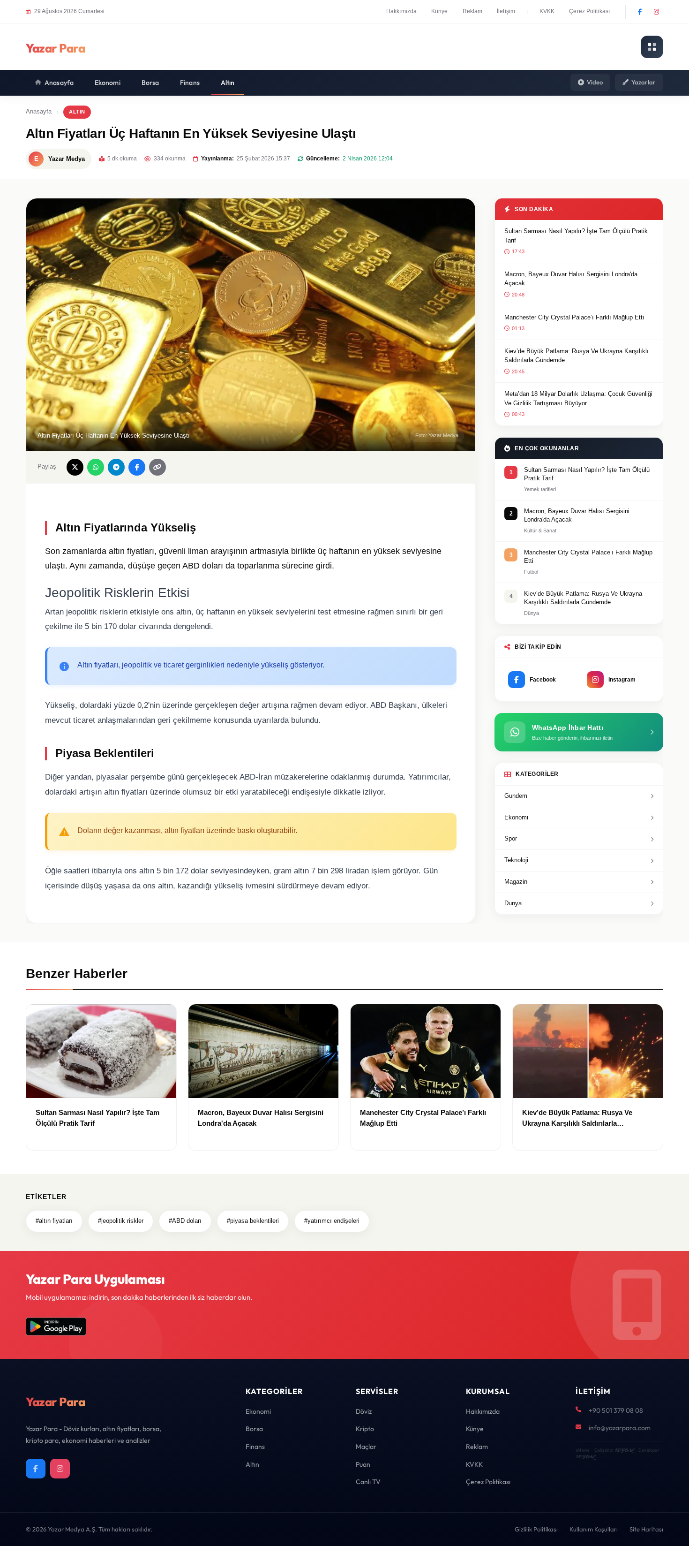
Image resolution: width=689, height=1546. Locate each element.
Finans (190, 82)
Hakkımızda (401, 11)
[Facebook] (640, 12)
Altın (228, 82)
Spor (510, 838)
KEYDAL (624, 1450)
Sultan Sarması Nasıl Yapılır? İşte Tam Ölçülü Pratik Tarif (576, 235)
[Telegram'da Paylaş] (116, 467)
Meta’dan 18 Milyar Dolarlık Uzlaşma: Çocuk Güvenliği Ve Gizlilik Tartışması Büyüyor (578, 398)
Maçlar (366, 1446)
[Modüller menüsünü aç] (652, 47)
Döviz (364, 1411)
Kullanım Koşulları (593, 1529)
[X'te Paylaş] (75, 467)
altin (77, 111)
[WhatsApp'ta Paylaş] (95, 467)
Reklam (473, 11)
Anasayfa (59, 82)
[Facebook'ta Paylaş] (136, 467)
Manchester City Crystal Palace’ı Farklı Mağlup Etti (574, 317)
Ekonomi (107, 82)
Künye (439, 11)
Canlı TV (368, 1482)
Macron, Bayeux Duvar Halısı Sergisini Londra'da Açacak (570, 279)
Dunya (513, 903)
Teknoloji (516, 860)
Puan (363, 1464)
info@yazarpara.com (620, 1428)
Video (595, 82)
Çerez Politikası (589, 11)
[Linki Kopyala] (157, 467)
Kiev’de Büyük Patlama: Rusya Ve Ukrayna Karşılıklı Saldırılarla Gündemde (576, 356)
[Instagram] (656, 12)
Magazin (515, 881)
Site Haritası (646, 1529)
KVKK (546, 11)
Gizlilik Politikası (536, 1529)
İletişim (506, 11)
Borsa (150, 82)
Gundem (515, 795)
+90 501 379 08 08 (616, 1410)
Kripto (365, 1429)
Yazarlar (643, 82)
